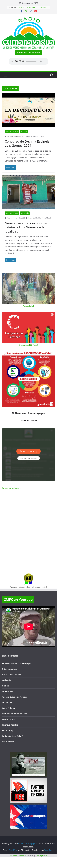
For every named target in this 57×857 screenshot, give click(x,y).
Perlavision (7, 680)
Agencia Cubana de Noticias (14, 697)
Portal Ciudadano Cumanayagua (16, 663)
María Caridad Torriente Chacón (40, 218)
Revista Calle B (28, 306)
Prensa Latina (8, 719)
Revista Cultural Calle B (12, 736)
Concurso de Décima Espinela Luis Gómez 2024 (27, 143)
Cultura (24, 131)
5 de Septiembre (9, 669)
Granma (5, 685)
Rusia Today (7, 730)
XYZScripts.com (41, 856)
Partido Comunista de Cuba (14, 713)
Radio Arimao (8, 741)
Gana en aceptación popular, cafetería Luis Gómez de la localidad (26, 227)
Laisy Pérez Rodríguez (36, 136)
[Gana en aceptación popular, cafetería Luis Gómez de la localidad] (28, 192)
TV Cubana (7, 702)
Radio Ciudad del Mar (12, 674)
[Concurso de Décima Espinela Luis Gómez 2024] (28, 110)
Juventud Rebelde (10, 725)
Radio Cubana (8, 708)
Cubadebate (7, 691)
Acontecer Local (12, 131)
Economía (24, 213)
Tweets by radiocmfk (11, 488)
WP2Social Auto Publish (18, 856)
